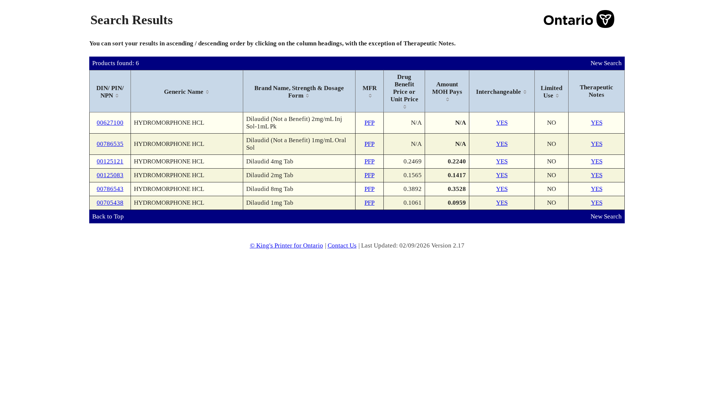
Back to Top (108, 216)
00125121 (110, 161)
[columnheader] (110, 91)
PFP (369, 122)
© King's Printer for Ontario (286, 245)
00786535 (110, 143)
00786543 (110, 188)
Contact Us (342, 245)
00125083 (110, 175)
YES (502, 122)
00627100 (110, 122)
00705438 (110, 202)
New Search (606, 63)
